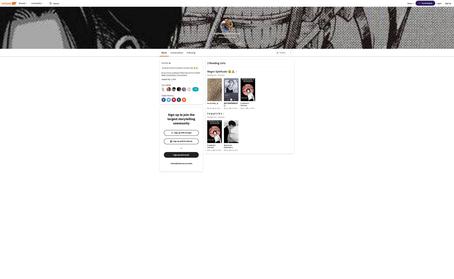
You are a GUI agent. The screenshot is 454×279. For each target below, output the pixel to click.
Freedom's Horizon (245, 104)
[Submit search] (50, 3)
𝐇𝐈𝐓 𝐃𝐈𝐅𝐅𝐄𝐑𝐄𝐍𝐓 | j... (231, 104)
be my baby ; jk (212, 103)
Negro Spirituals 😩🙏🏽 (221, 71)
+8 (195, 89)
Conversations (176, 52)
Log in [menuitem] (439, 3)
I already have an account (181, 163)
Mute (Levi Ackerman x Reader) (228, 146)
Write (409, 3)
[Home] (9, 3)
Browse (22, 3)
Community (36, 3)
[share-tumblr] (179, 100)
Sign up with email (181, 155)
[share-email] (184, 100)
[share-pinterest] (174, 100)
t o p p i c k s (214, 113)
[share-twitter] (169, 100)
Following (191, 52)
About (164, 52)
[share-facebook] (164, 100)
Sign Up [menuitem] (448, 3)
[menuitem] (281, 52)
